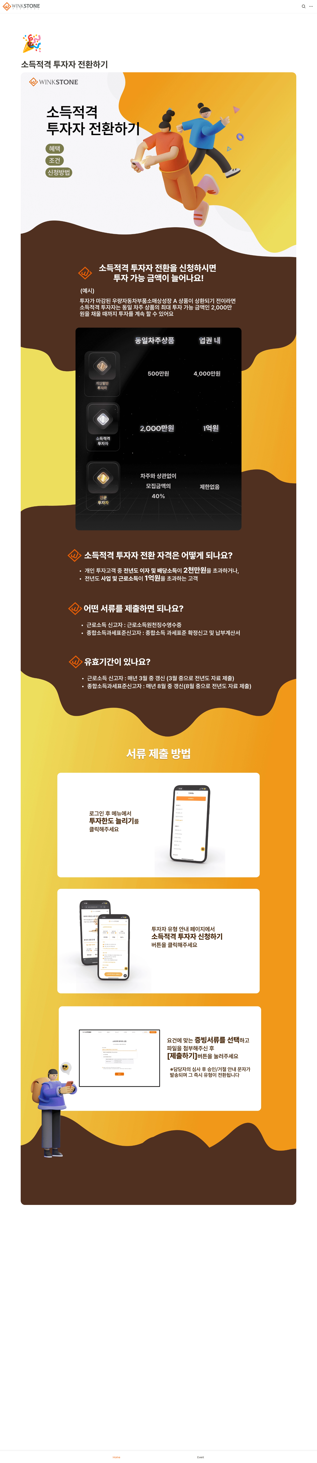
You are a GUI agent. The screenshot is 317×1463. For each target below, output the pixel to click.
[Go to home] (21, 6)
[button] (303, 6)
